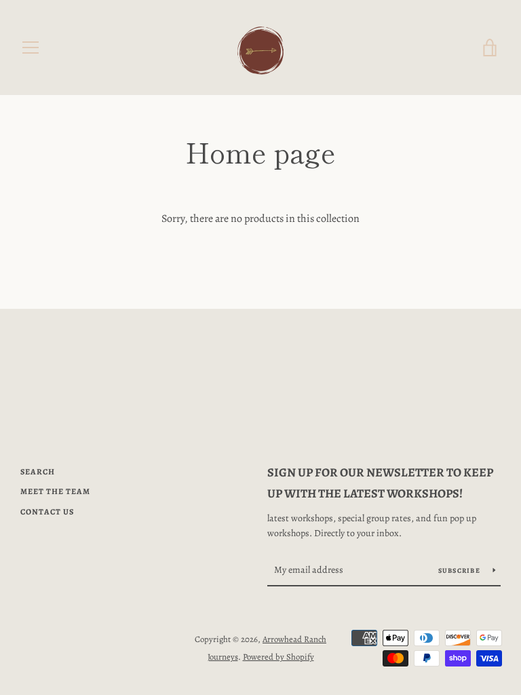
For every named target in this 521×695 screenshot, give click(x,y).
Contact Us (47, 511)
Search (37, 471)
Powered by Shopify (278, 656)
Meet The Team (55, 491)
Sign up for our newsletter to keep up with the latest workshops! (380, 483)
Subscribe (460, 570)
